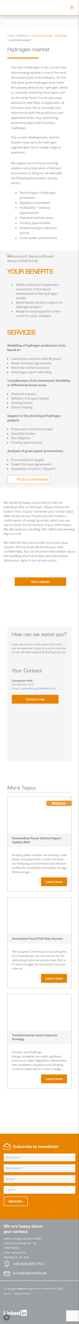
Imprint (8, 1293)
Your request (40, 582)
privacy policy (47, 560)
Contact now (35, 699)
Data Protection (23, 1293)
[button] (6, 1317)
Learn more (54, 882)
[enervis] (22, 7)
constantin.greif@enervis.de (38, 688)
